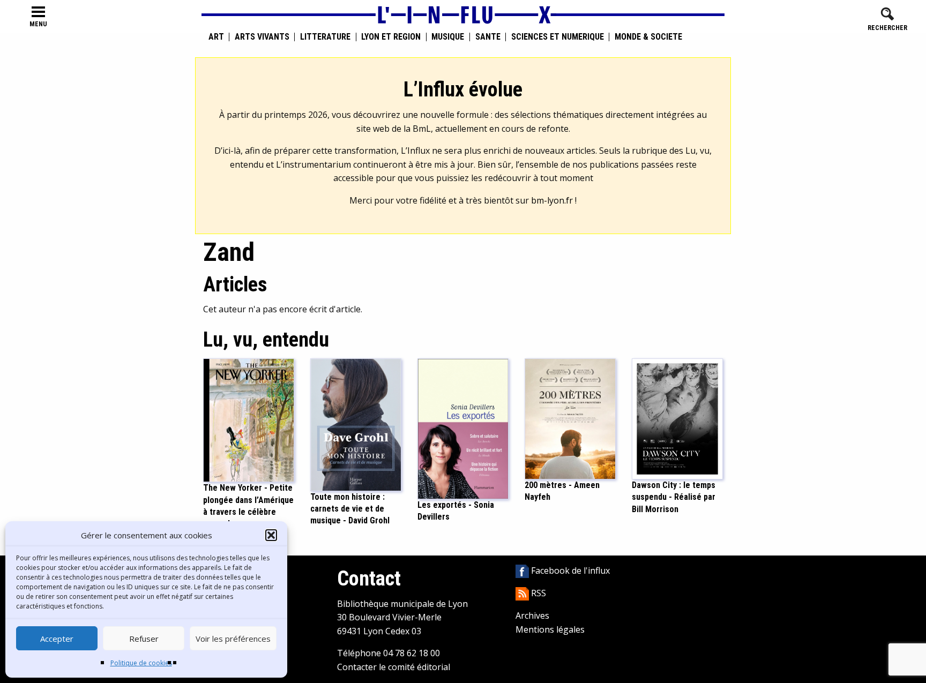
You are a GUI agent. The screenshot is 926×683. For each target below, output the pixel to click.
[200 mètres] (570, 418)
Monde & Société (648, 37)
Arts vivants (262, 37)
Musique (447, 37)
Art (216, 37)
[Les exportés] (463, 428)
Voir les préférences (233, 638)
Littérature (325, 37)
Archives (532, 615)
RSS (537, 593)
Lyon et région (391, 37)
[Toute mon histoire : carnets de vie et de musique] (355, 424)
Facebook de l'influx (569, 570)
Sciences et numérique (557, 37)
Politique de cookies (141, 662)
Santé (488, 37)
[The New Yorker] (248, 419)
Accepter (56, 638)
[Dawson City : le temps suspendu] (677, 418)
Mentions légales (550, 629)
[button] (271, 535)
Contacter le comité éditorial (393, 667)
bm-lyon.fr (552, 200)
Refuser (144, 638)
